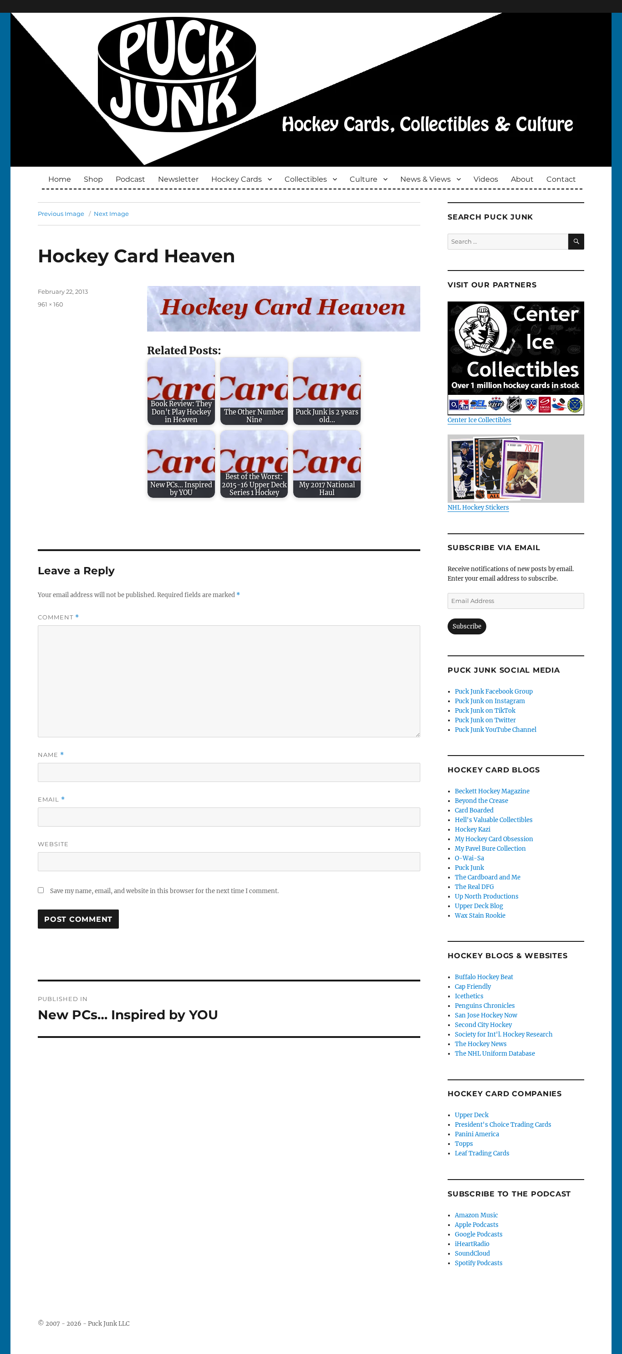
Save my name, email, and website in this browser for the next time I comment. (164, 891)
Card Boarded (474, 810)
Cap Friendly (473, 987)
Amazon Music (476, 1215)
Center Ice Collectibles (479, 420)
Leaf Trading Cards (482, 1153)
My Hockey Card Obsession (494, 839)
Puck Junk (469, 868)
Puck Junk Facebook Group (494, 691)
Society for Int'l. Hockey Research (504, 1034)
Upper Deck (472, 1115)
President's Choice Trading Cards (503, 1125)
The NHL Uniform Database (495, 1054)
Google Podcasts (479, 1234)
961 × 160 (50, 304)
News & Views (425, 179)
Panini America (477, 1134)
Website (53, 844)
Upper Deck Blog (479, 906)
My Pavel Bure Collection (490, 849)
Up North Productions (487, 896)
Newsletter (178, 179)
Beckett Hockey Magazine (492, 791)
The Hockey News (481, 1044)
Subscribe (467, 626)
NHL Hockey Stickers (478, 507)
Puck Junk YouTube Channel (495, 730)
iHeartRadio (472, 1244)
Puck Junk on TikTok (485, 711)
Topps (464, 1144)
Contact (561, 179)
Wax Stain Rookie (480, 916)
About (522, 179)
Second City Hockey (483, 1025)
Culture (363, 179)
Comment (58, 617)
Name (51, 755)
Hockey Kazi (472, 829)
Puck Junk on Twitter (485, 720)
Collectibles (306, 179)
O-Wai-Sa (469, 858)
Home (59, 179)
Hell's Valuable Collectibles (494, 820)
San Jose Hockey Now (486, 1015)
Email (51, 799)
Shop (93, 179)
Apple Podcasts (477, 1225)
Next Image (111, 213)
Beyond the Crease (481, 801)
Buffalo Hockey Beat (484, 977)
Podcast (130, 179)
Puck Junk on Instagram (490, 701)
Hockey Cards (236, 179)
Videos (486, 179)
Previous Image (61, 213)
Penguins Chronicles (485, 1006)
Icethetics (469, 996)
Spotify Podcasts (479, 1263)
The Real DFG (474, 887)
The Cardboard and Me (487, 877)
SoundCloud (472, 1253)
